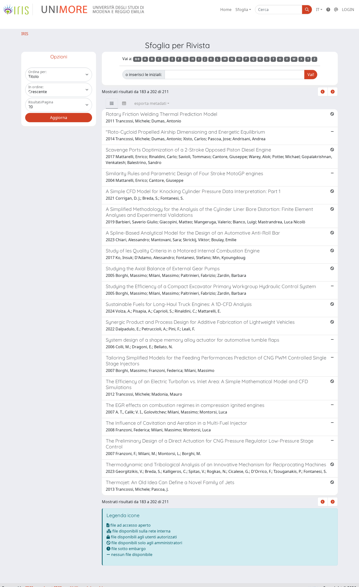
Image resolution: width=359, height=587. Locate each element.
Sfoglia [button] (241, 9)
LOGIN (348, 9)
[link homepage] (18, 9)
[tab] (112, 103)
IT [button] (317, 9)
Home (226, 9)
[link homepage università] (93, 9)
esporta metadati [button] (150, 103)
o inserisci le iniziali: (144, 74)
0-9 (137, 59)
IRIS (24, 33)
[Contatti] (336, 9)
